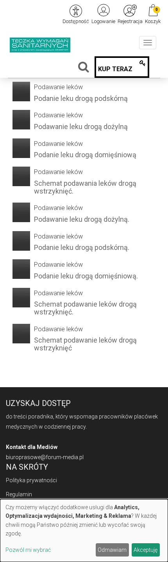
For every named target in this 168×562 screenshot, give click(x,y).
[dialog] (84, 530)
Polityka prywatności (31, 480)
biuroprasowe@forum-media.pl (45, 457)
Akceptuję (145, 550)
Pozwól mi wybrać (28, 550)
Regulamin (19, 494)
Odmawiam (112, 550)
